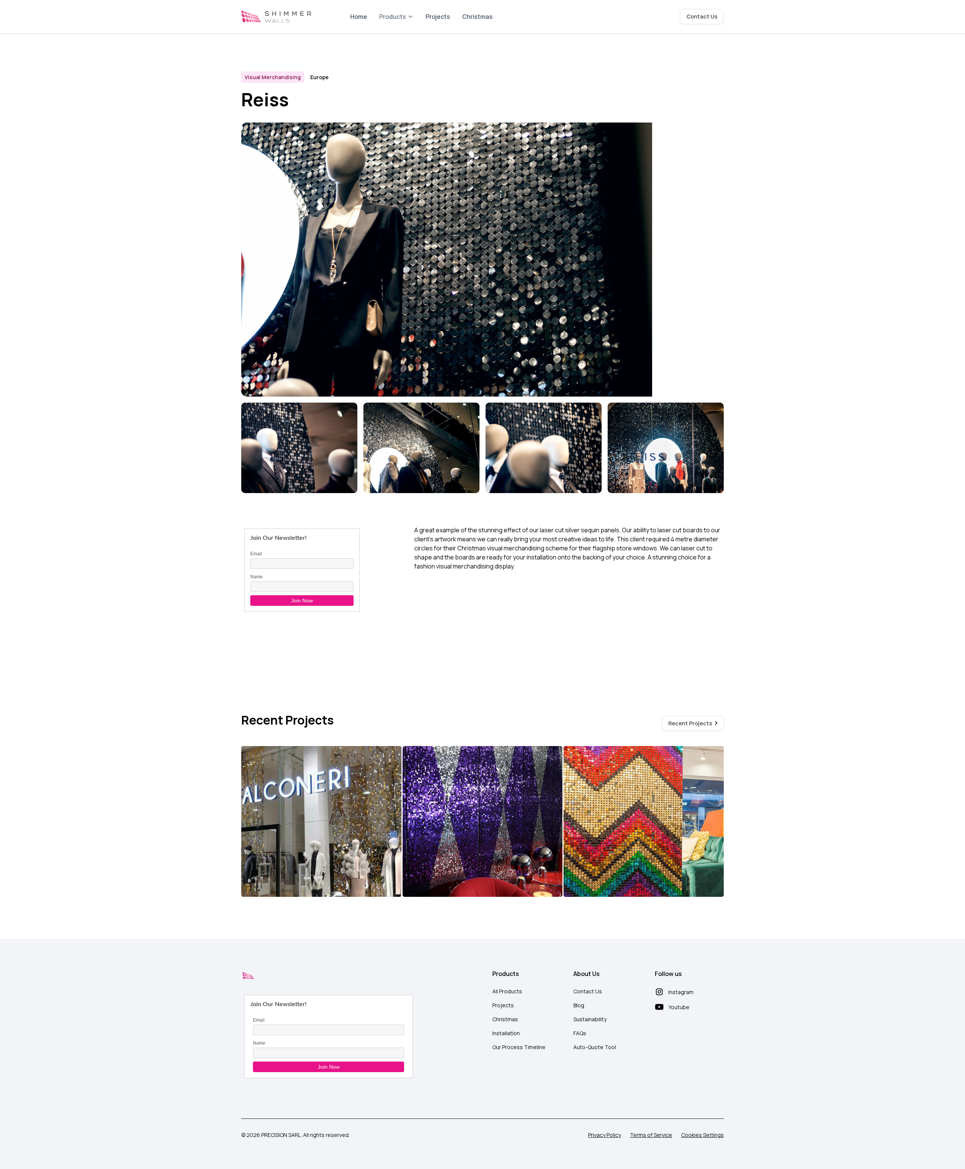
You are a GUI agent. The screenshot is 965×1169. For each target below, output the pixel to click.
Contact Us (701, 16)
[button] (396, 16)
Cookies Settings (702, 1134)
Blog (578, 1005)
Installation (506, 1033)
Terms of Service (651, 1134)
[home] (276, 17)
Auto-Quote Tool (594, 1047)
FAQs (579, 1033)
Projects (438, 16)
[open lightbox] (299, 449)
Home (358, 16)
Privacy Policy (604, 1134)
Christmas (477, 16)
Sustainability (590, 1019)
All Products (507, 991)
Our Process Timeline (518, 1047)
